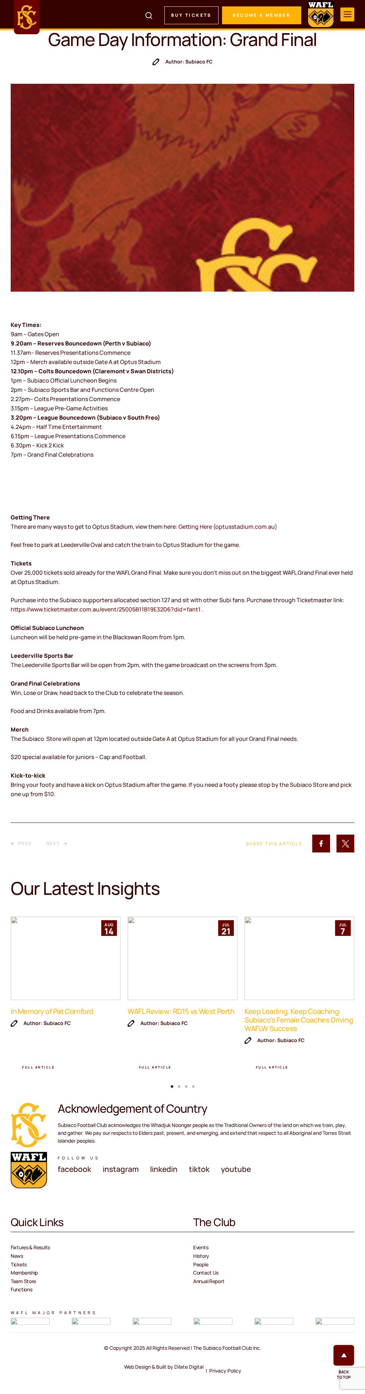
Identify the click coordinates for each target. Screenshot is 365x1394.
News (17, 1255)
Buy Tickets (191, 15)
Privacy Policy (225, 1370)
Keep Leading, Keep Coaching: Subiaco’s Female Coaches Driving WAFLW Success (299, 1019)
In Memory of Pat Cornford (52, 1011)
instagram (121, 1169)
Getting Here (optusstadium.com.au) (228, 527)
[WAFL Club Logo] (27, 17)
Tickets (19, 1264)
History (201, 1255)
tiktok (199, 1169)
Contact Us (206, 1272)
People (200, 1264)
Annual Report (208, 1281)
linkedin (164, 1169)
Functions (21, 1289)
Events (200, 1247)
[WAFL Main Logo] (321, 14)
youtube (236, 1169)
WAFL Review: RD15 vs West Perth (181, 1011)
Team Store (23, 1281)
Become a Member (262, 15)
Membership (24, 1272)
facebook (74, 1169)
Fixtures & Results (30, 1247)
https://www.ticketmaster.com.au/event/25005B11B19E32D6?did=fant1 (106, 609)
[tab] (172, 1086)
